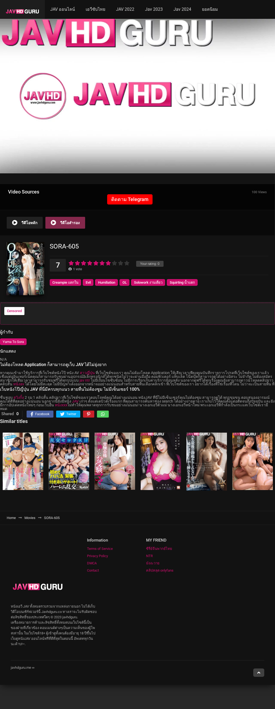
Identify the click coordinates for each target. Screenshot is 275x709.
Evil (88, 282)
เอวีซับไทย (95, 9)
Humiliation (106, 282)
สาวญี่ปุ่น (87, 373)
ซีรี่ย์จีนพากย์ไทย (159, 549)
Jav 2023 (154, 9)
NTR (149, 556)
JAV (75, 401)
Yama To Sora (13, 342)
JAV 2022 (125, 9)
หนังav (18, 384)
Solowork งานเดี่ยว (148, 282)
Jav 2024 (182, 9)
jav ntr (84, 380)
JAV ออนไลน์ (62, 9)
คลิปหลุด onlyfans (159, 570)
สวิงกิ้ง (18, 397)
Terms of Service (100, 549)
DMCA (92, 563)
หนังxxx (61, 405)
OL (124, 282)
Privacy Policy (97, 556)
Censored (14, 311)
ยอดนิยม (210, 9)
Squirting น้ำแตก (182, 282)
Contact (93, 570)
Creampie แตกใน (65, 282)
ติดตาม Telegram (130, 199)
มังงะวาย (153, 563)
